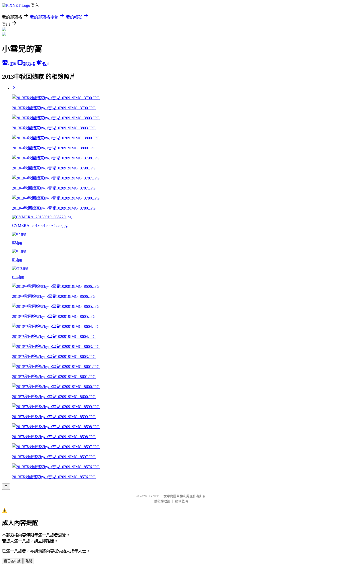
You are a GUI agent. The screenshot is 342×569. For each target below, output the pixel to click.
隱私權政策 (162, 501)
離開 (29, 561)
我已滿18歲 (12, 561)
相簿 (12, 64)
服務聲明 (181, 501)
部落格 (29, 64)
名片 (46, 64)
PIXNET (153, 496)
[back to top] (6, 487)
